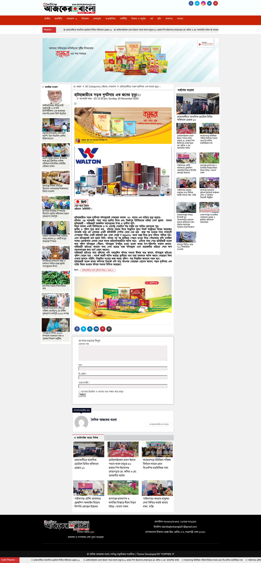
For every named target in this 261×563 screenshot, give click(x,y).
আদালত (169, 18)
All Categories (92, 86)
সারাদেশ (70, 18)
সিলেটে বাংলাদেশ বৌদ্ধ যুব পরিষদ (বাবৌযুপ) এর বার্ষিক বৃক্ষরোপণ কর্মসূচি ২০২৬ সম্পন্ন (56, 311)
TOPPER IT (167, 554)
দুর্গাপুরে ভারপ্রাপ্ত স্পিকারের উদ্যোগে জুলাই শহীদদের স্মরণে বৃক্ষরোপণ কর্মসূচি (56, 213)
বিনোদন (85, 18)
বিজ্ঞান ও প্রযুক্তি (138, 18)
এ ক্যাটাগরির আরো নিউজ (86, 437)
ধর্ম (151, 18)
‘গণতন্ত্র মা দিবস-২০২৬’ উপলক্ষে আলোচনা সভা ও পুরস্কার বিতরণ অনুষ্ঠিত (53, 336)
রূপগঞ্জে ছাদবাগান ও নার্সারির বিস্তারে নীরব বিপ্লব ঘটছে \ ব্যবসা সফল (122, 502)
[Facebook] (77, 329)
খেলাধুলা (97, 18)
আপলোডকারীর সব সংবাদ (159, 424)
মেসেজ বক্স (84, 344)
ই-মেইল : (83, 373)
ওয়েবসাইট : (84, 382)
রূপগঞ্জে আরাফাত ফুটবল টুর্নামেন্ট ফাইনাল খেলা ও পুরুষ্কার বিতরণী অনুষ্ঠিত (209, 194)
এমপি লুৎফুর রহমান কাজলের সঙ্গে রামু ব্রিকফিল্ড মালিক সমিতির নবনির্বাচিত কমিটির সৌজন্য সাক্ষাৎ (55, 162)
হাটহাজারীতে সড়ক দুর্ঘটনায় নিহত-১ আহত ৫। (98, 270)
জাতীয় (47, 18)
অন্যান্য (180, 18)
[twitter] (198, 3)
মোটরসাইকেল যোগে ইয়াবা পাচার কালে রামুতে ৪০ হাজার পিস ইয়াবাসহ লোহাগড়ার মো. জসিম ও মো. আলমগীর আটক (123, 467)
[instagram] (204, 3)
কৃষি (159, 18)
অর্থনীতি (123, 18)
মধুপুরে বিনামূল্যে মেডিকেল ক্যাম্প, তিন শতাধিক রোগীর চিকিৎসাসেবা (54, 136)
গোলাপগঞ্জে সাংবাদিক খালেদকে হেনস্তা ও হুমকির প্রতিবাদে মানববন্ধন (209, 218)
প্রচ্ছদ (79, 86)
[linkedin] (210, 3)
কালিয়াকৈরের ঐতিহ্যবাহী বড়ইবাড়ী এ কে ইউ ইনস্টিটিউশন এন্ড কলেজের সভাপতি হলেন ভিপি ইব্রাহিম (54, 109)
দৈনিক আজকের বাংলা (104, 420)
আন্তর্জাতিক (110, 18)
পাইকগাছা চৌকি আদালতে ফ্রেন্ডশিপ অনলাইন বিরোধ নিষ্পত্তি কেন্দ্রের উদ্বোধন (87, 502)
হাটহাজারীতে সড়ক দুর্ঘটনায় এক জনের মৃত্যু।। (140, 86)
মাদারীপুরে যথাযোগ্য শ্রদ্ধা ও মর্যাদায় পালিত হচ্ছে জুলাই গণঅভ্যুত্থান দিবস (54, 263)
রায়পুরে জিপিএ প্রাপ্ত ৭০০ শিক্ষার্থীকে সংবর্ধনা (185, 247)
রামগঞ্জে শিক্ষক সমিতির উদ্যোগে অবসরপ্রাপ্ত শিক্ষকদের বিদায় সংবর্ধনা (55, 188)
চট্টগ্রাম (105, 86)
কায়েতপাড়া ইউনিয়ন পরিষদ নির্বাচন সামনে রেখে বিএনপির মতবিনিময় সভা (157, 464)
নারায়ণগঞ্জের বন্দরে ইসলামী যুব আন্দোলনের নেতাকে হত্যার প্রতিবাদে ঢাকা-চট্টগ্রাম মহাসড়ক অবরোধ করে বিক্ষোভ (186, 221)
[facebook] (192, 3)
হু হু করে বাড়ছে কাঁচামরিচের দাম (54, 287)
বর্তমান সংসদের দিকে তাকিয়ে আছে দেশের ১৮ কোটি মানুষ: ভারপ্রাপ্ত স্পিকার (55, 238)
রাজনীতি (58, 18)
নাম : (81, 365)
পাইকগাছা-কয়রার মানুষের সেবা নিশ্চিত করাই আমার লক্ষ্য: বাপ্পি (156, 502)
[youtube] (216, 3)
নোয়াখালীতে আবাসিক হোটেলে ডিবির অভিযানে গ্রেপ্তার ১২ (86, 464)
